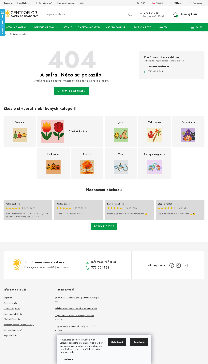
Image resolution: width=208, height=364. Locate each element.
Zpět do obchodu (74, 91)
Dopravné (8, 3)
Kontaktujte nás (24, 3)
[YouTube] (185, 265)
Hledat (130, 14)
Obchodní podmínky (13, 319)
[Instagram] (178, 265)
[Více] (196, 27)
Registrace (197, 3)
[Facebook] (171, 265)
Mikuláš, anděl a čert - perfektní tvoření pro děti (76, 308)
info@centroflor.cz (158, 66)
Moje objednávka (11, 335)
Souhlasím (139, 342)
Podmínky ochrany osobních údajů (19, 324)
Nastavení (68, 359)
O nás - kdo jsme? (44, 3)
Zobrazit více (104, 226)
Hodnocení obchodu (66, 3)
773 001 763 (151, 13)
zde (72, 352)
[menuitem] (17, 27)
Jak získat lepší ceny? (13, 330)
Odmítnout (117, 342)
